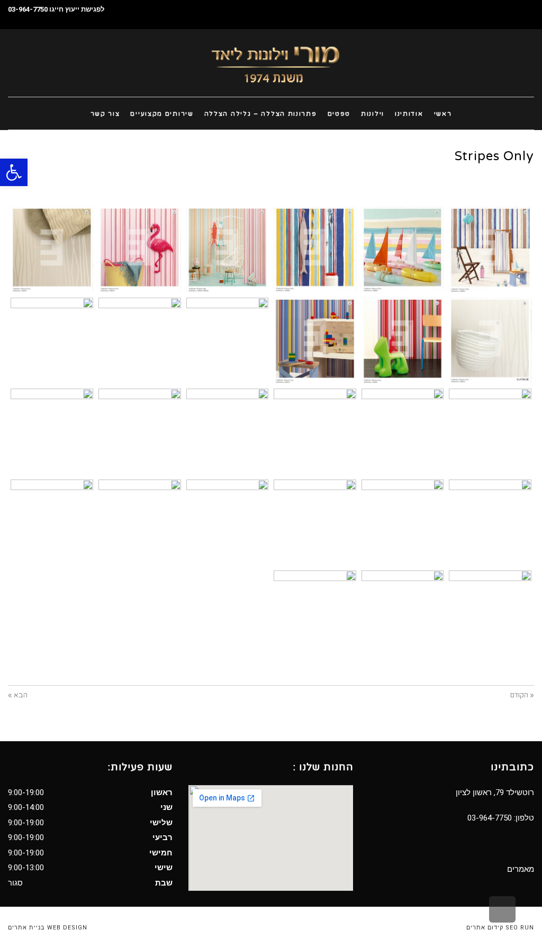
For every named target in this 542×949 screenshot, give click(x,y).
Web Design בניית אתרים (47, 927)
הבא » (18, 695)
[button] (14, 172)
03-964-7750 (28, 9)
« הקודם (522, 695)
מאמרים (520, 869)
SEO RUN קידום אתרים (500, 927)
